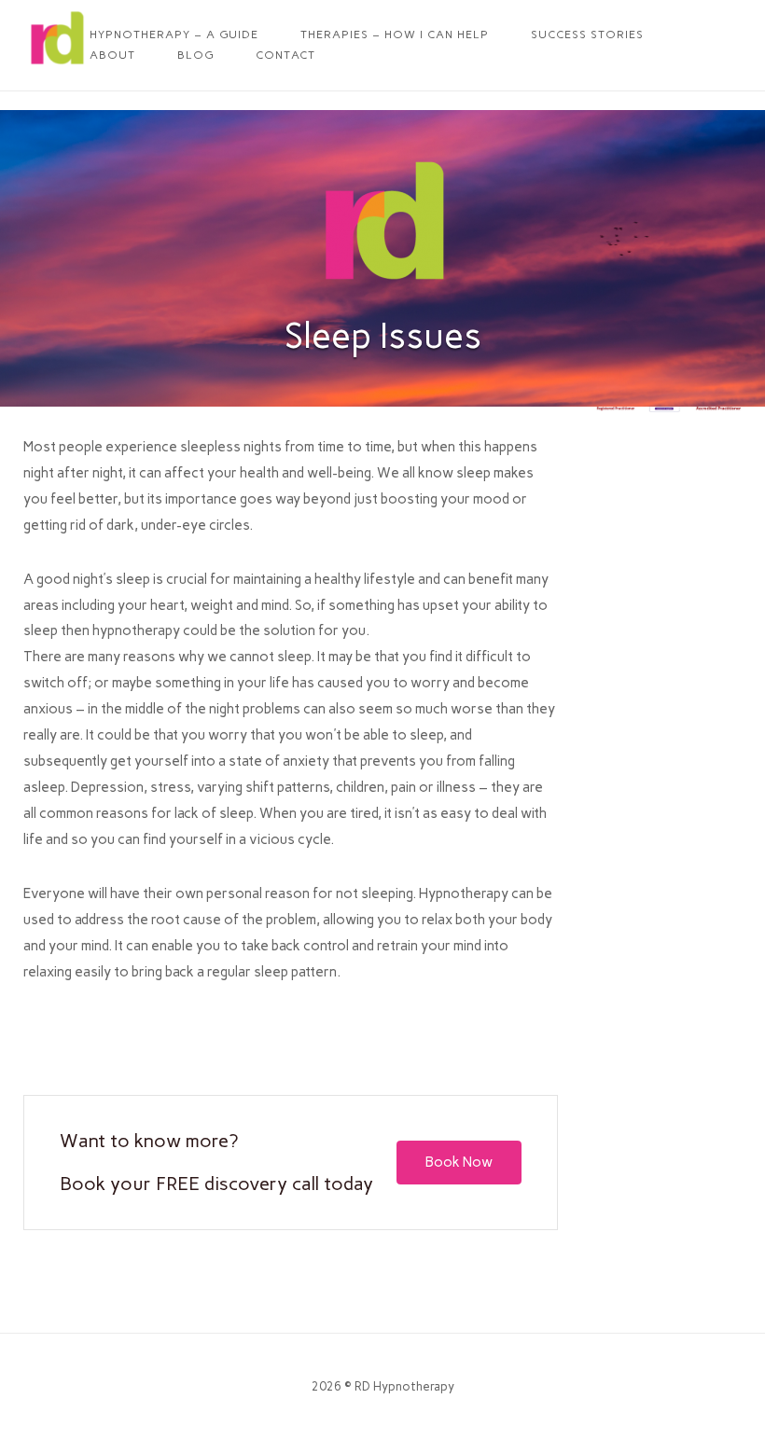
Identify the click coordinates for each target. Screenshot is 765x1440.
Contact (285, 55)
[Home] (56, 67)
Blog (195, 55)
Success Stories (587, 34)
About (112, 55)
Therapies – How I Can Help (394, 34)
